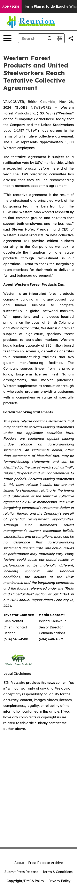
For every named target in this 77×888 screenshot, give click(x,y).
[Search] (50, 38)
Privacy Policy (59, 881)
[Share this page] (71, 38)
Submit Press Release (21, 872)
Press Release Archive (45, 863)
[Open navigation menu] (7, 38)
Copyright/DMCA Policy (25, 881)
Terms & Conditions (57, 872)
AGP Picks (10, 6)
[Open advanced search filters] (59, 38)
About (19, 863)
